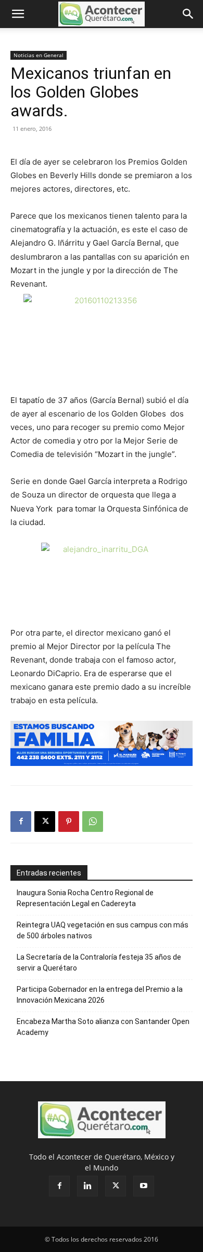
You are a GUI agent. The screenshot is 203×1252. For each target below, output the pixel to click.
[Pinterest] (68, 821)
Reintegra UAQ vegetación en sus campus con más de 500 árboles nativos (102, 930)
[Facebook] (20, 821)
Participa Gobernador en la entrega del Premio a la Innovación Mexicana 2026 (100, 994)
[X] (44, 821)
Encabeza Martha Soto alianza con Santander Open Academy (103, 1026)
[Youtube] (143, 1186)
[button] (17, 14)
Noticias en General (39, 55)
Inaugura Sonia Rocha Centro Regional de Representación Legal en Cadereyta (85, 898)
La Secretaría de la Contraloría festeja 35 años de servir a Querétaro (99, 962)
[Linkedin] (87, 1186)
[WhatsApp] (92, 821)
